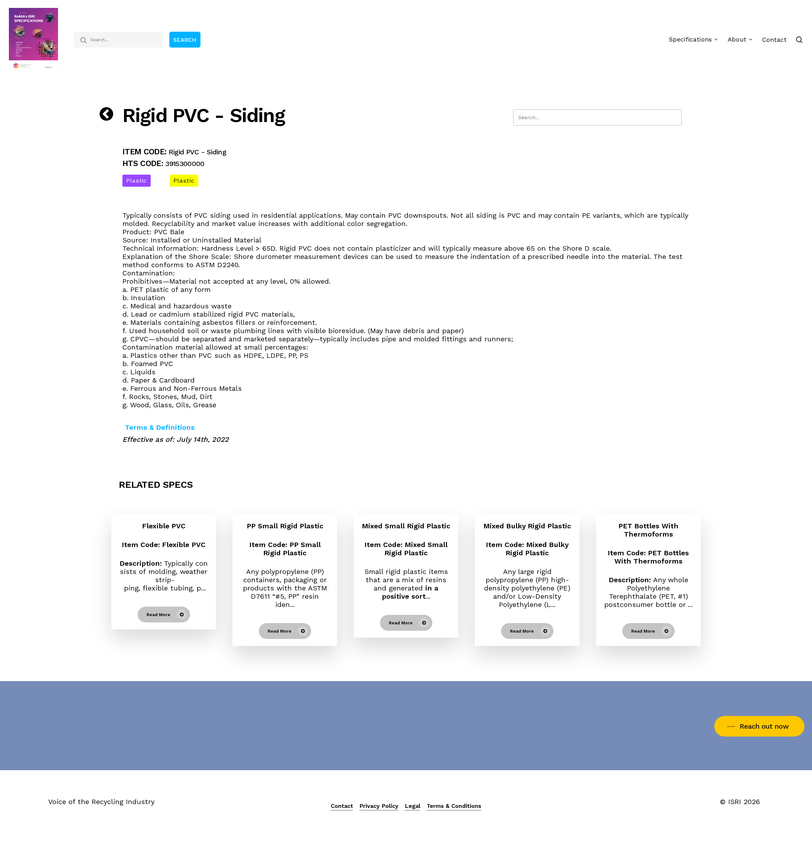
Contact (342, 805)
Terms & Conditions (454, 805)
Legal (412, 805)
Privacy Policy (378, 805)
